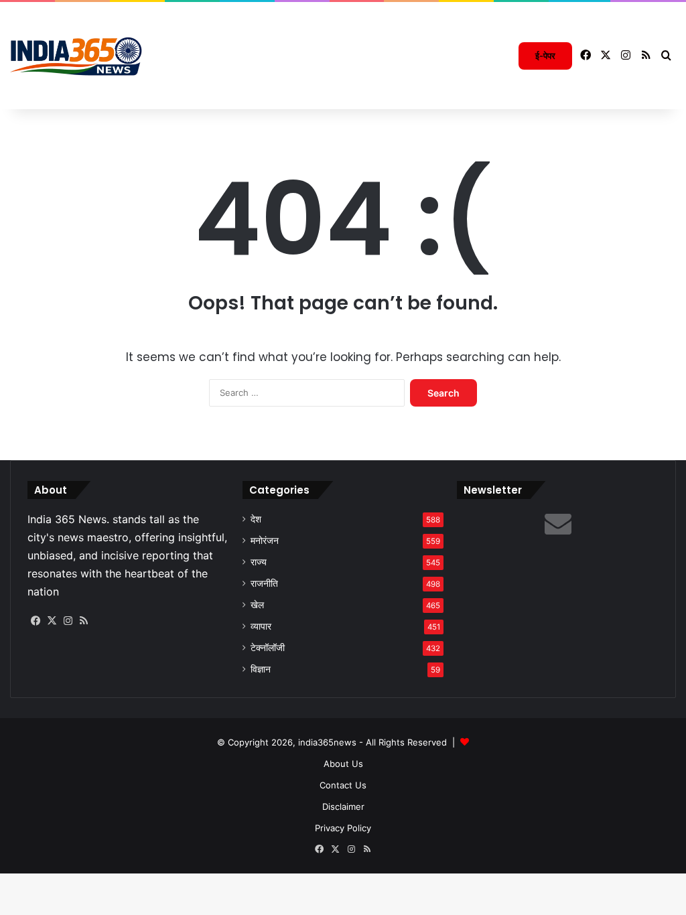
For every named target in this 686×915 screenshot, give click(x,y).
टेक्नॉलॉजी (268, 647)
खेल (257, 605)
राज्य (259, 562)
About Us (343, 763)
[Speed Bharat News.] (77, 55)
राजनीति (264, 583)
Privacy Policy (343, 828)
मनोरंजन (265, 540)
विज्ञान (261, 669)
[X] (52, 621)
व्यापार (261, 626)
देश (256, 519)
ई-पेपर (545, 55)
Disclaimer (343, 806)
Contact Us (343, 785)
